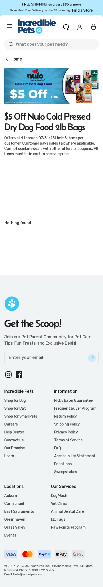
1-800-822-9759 (41, 570)
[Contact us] (66, 27)
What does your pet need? (38, 45)
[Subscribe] (92, 358)
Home (16, 59)
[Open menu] (9, 27)
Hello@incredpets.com (28, 574)
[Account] (79, 27)
